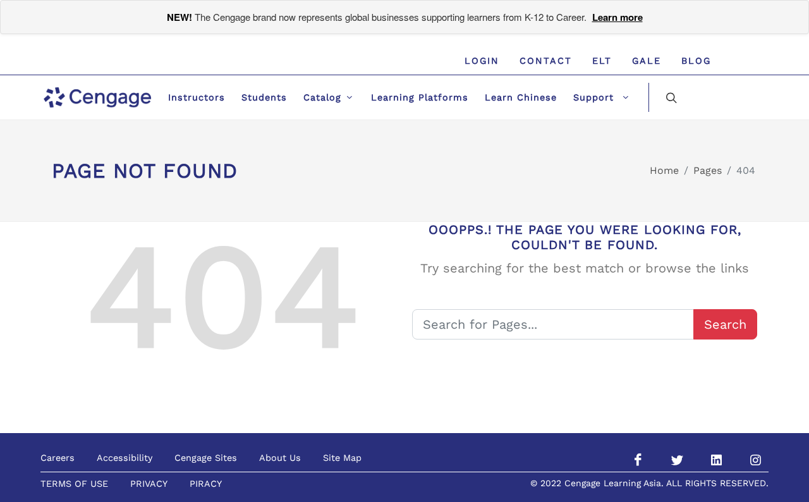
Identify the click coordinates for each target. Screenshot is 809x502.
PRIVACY (148, 484)
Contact (546, 61)
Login (482, 61)
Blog (696, 61)
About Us (280, 458)
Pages (707, 170)
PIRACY (206, 484)
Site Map (342, 458)
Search (725, 324)
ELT (602, 61)
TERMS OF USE (74, 484)
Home (664, 170)
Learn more (617, 17)
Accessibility (124, 458)
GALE (646, 61)
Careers (57, 458)
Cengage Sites (205, 458)
